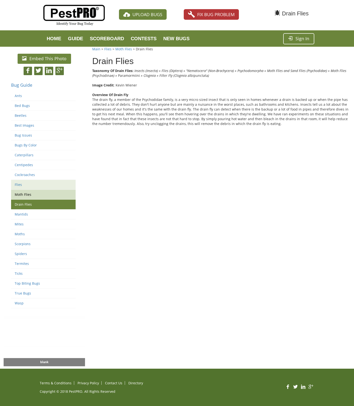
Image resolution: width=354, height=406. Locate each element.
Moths (20, 234)
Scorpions (23, 244)
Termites (22, 263)
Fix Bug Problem (216, 14)
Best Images (24, 125)
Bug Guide (21, 85)
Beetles (20, 115)
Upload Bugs (147, 14)
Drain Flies (23, 204)
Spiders (21, 253)
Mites (19, 224)
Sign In (302, 38)
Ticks (19, 273)
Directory (135, 383)
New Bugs (176, 38)
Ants (18, 95)
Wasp (19, 303)
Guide (75, 38)
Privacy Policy (88, 383)
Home (54, 38)
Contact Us (113, 383)
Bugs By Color (26, 145)
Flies (18, 184)
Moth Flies (23, 194)
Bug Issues (23, 135)
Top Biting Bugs (27, 283)
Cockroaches (25, 174)
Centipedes (24, 165)
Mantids (21, 214)
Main (96, 49)
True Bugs (23, 293)
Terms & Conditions (56, 383)
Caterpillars (24, 155)
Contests (144, 38)
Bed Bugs (22, 105)
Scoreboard (107, 38)
